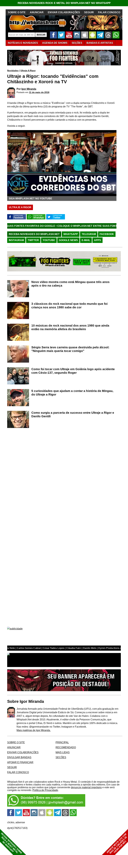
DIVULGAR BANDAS (19, 757)
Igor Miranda (28, 89)
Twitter (33, 240)
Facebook (107, 234)
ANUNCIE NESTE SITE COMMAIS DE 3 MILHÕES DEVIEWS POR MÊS (117, 843)
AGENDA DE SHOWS (54, 43)
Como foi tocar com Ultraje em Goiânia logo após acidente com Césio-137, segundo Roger (73, 370)
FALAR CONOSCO (109, 12)
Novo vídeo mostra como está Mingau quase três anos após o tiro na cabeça (70, 283)
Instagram (16, 240)
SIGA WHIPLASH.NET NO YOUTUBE (30, 198)
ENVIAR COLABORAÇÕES (64, 12)
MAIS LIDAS (63, 752)
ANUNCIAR (37, 12)
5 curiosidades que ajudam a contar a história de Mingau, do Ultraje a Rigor (72, 392)
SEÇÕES (77, 43)
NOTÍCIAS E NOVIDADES (23, 43)
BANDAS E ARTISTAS (99, 43)
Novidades (13, 70)
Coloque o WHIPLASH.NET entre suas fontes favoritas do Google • (78, 226)
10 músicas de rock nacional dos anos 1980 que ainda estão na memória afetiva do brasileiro (70, 327)
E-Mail (86, 240)
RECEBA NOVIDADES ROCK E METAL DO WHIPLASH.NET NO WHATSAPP (64, 3)
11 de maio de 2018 (39, 92)
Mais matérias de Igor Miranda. (34, 730)
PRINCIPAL (62, 742)
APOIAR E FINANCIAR (20, 762)
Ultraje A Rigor (28, 70)
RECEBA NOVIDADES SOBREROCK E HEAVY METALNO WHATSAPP (11, 843)
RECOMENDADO (66, 747)
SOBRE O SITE (17, 12)
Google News (68, 240)
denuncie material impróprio (86, 787)
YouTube (49, 240)
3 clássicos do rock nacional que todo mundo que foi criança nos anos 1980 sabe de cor (69, 305)
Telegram (89, 234)
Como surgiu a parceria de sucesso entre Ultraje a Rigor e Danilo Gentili (72, 414)
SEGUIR (89, 12)
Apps (97, 240)
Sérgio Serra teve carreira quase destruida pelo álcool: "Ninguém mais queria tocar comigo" (70, 349)
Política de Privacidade (45, 790)
